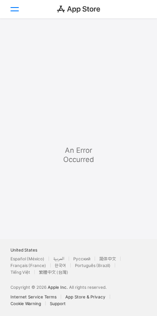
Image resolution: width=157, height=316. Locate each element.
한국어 (60, 265)
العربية (58, 259)
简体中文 (107, 259)
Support (58, 303)
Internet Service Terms (33, 297)
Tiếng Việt (20, 272)
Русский (81, 259)
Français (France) (28, 265)
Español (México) (27, 259)
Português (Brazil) (93, 265)
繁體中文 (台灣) (53, 272)
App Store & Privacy (85, 297)
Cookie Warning (25, 303)
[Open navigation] (14, 9)
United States (23, 250)
